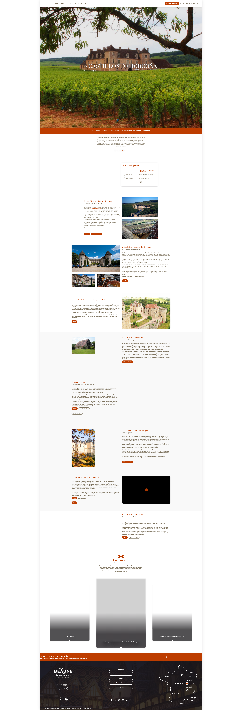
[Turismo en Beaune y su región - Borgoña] (46, 3)
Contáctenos (63, 688)
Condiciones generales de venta (52, 708)
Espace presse (121, 673)
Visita (74, 498)
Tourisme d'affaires (121, 682)
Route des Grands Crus (95, 208)
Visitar (74, 408)
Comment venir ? (121, 687)
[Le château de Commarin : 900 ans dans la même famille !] (146, 489)
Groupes (121, 678)
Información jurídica (65, 708)
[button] (198, 3)
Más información (127, 361)
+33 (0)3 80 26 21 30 (63, 685)
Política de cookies (87, 708)
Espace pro (121, 669)
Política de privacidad (76, 708)
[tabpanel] (139, 177)
